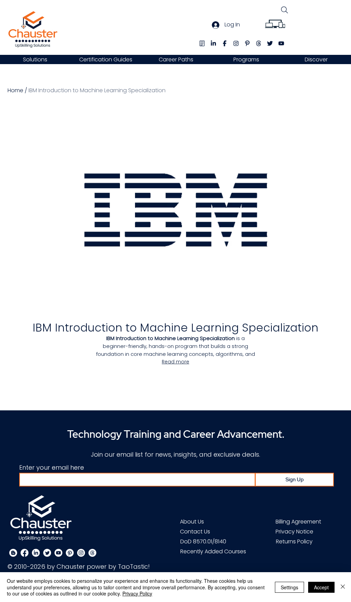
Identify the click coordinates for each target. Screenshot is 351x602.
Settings (289, 587)
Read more (175, 361)
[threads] (259, 43)
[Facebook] (24, 553)
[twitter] (270, 43)
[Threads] (92, 553)
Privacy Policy (137, 593)
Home (15, 90)
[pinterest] (247, 43)
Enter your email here (51, 468)
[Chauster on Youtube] (58, 553)
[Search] (284, 9)
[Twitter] (47, 553)
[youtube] (281, 43)
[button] (35, 59)
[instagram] (236, 43)
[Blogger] (13, 553)
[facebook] (225, 43)
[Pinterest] (70, 553)
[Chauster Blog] (202, 43)
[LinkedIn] (36, 553)
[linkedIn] (213, 43)
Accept (321, 587)
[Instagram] (81, 553)
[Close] (343, 587)
